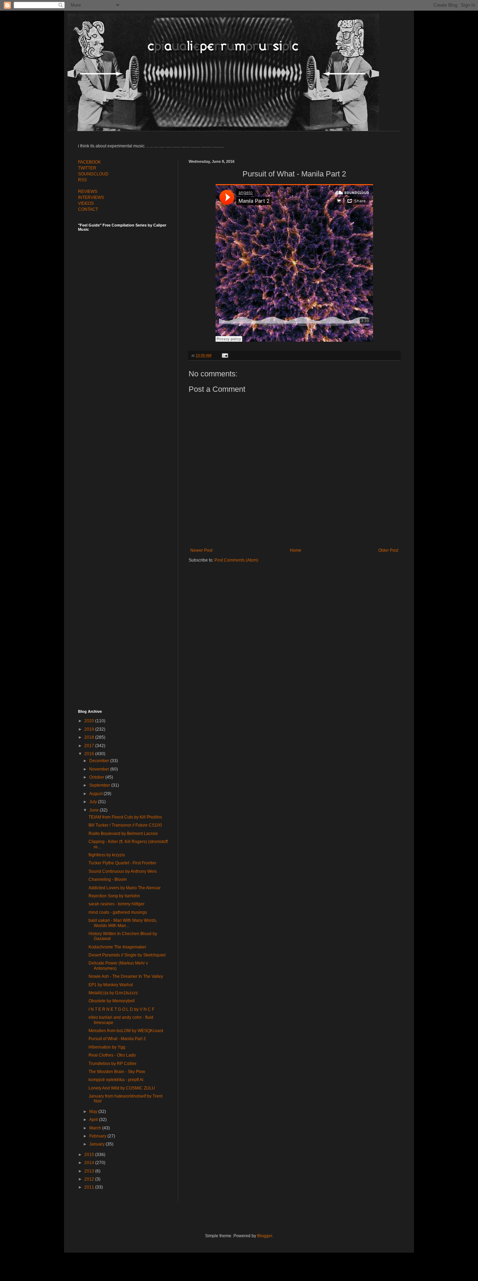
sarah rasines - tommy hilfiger (117, 903)
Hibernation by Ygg (107, 1047)
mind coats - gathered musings (118, 912)
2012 (89, 1179)
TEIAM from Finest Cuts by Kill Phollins (125, 817)
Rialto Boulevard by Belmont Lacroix (123, 833)
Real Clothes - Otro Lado (112, 1055)
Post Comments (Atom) (236, 560)
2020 (89, 720)
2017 (89, 745)
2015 (89, 1154)
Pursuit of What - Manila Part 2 (117, 1038)
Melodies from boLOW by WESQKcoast (126, 1030)
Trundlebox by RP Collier (112, 1063)
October (97, 777)
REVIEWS (87, 191)
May (93, 1111)
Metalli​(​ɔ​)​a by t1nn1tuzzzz (113, 992)
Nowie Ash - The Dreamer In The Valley (126, 976)
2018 (89, 737)
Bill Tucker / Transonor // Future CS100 (125, 825)
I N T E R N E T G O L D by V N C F (121, 1009)
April (94, 1119)
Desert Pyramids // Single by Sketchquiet (127, 955)
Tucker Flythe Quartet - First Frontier (122, 863)
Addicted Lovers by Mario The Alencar (125, 887)
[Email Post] (224, 355)
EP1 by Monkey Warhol (111, 984)
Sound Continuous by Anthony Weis (123, 871)
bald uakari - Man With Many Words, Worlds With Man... (123, 923)
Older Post (388, 550)
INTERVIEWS (91, 197)
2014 (89, 1162)
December (99, 760)
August (96, 793)
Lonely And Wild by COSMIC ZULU (122, 1088)
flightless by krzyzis (107, 854)
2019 (89, 729)
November (99, 769)
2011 (89, 1187)
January (97, 1144)
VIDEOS (86, 203)
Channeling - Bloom (108, 879)
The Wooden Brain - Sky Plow (117, 1071)
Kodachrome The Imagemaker (117, 947)
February (98, 1136)
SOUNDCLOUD (93, 174)
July (93, 801)
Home (295, 550)
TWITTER (87, 168)
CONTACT (88, 209)
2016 (89, 753)
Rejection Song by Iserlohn (114, 895)
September (100, 785)
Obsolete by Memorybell (112, 1000)
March (95, 1128)
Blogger (264, 1235)
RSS (82, 179)
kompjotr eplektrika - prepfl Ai (116, 1079)
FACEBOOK (89, 162)
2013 (89, 1171)
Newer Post (201, 550)
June (94, 810)
